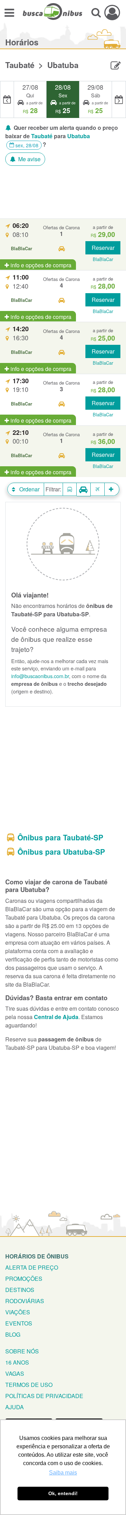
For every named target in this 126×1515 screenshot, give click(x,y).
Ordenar (29, 489)
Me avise (29, 159)
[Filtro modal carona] (84, 489)
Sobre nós (22, 1351)
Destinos (19, 1290)
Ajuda (14, 1407)
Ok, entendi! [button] (63, 1493)
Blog (12, 1334)
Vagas (14, 1373)
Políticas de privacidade (44, 1396)
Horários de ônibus (37, 1256)
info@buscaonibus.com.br (40, 675)
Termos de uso (28, 1385)
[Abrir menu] (9, 12)
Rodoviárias (24, 1301)
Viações (17, 1312)
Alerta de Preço (31, 1267)
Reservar (103, 248)
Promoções (23, 1279)
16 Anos (17, 1362)
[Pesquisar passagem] (96, 12)
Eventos (18, 1323)
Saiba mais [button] (63, 1473)
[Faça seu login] (112, 12)
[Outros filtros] (112, 489)
